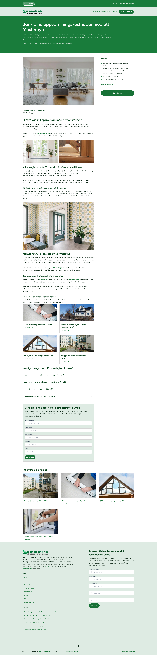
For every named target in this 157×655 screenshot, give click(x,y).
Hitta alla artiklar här (107, 84)
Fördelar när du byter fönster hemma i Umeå (37, 615)
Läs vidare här (28, 328)
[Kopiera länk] (90, 112)
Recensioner (121, 3)
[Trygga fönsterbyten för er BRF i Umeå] (77, 343)
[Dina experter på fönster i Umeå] (40, 312)
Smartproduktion (44, 651)
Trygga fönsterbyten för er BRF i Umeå (37, 501)
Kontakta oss (30, 457)
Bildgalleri (27, 595)
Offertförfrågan (29, 588)
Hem (25, 577)
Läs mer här (27, 504)
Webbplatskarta (29, 599)
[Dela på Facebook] (93, 112)
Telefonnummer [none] (29, 434)
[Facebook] (78, 646)
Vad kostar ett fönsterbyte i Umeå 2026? (38, 537)
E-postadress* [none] (28, 427)
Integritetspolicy (29, 602)
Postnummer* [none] (28, 441)
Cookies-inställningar (128, 651)
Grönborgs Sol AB (72, 651)
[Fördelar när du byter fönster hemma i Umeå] (77, 312)
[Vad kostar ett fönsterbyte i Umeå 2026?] (40, 521)
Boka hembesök (126, 12)
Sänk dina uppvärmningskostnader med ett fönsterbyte (41, 612)
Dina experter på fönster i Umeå (73, 501)
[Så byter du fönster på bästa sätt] (40, 343)
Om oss (114, 3)
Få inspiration (130, 3)
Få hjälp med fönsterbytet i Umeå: (105, 11)
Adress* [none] (27, 448)
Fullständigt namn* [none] (30, 420)
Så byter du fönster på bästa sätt (112, 501)
